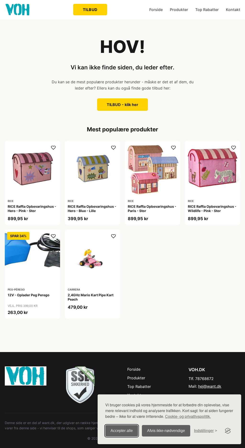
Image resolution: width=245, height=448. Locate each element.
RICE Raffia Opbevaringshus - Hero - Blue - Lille (92, 208)
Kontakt (233, 9)
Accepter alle (122, 431)
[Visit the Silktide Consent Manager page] (228, 431)
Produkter (179, 9)
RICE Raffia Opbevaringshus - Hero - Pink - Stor (32, 208)
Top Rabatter (207, 9)
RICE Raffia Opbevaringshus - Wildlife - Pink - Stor (212, 208)
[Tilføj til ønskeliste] (53, 147)
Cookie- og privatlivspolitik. (188, 416)
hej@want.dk (209, 386)
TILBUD (90, 9)
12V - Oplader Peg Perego (29, 295)
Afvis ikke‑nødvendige (166, 431)
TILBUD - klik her (122, 104)
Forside (156, 9)
